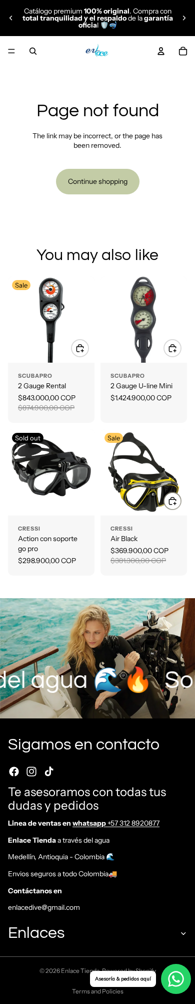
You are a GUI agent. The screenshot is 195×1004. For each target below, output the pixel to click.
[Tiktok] (49, 772)
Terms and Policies (98, 991)
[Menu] (11, 51)
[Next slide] (184, 18)
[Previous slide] (11, 18)
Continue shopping (98, 181)
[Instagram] (32, 772)
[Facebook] (14, 772)
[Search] (33, 51)
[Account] (161, 51)
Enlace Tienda (80, 970)
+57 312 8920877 (116, 823)
